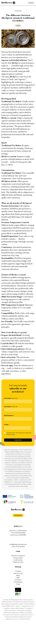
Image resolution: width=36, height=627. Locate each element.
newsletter (18, 515)
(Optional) (10, 398)
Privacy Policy (10, 434)
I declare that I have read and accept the (18, 433)
